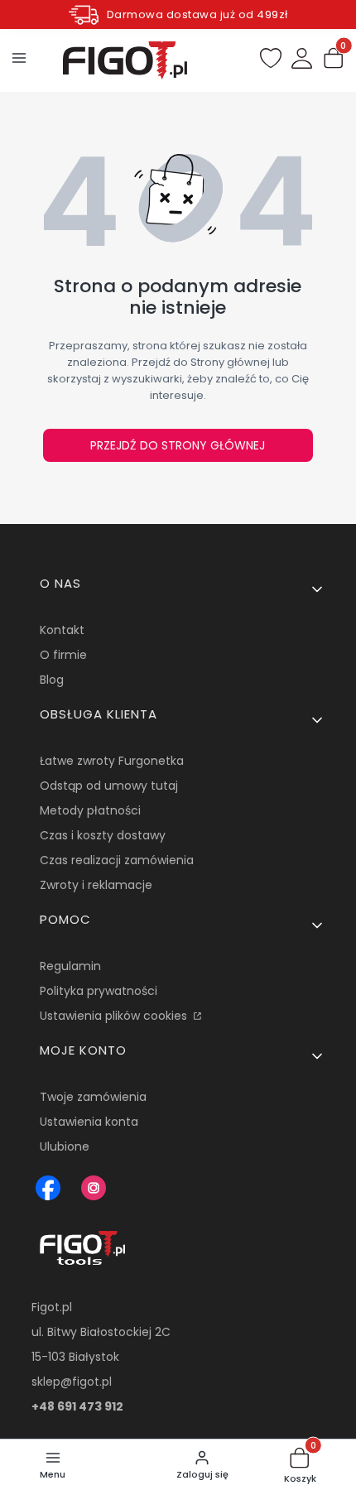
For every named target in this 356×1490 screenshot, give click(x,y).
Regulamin (70, 966)
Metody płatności (90, 810)
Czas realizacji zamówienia (117, 860)
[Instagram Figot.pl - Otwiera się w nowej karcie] (93, 1187)
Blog (52, 679)
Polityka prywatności (98, 991)
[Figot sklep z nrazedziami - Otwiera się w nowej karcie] (48, 1187)
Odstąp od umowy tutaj (109, 785)
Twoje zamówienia (93, 1097)
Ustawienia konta (89, 1121)
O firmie (63, 654)
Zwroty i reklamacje (96, 885)
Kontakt (62, 630)
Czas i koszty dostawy (103, 835)
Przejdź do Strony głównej (177, 445)
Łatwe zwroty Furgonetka (112, 760)
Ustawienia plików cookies (115, 1015)
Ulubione (64, 1146)
